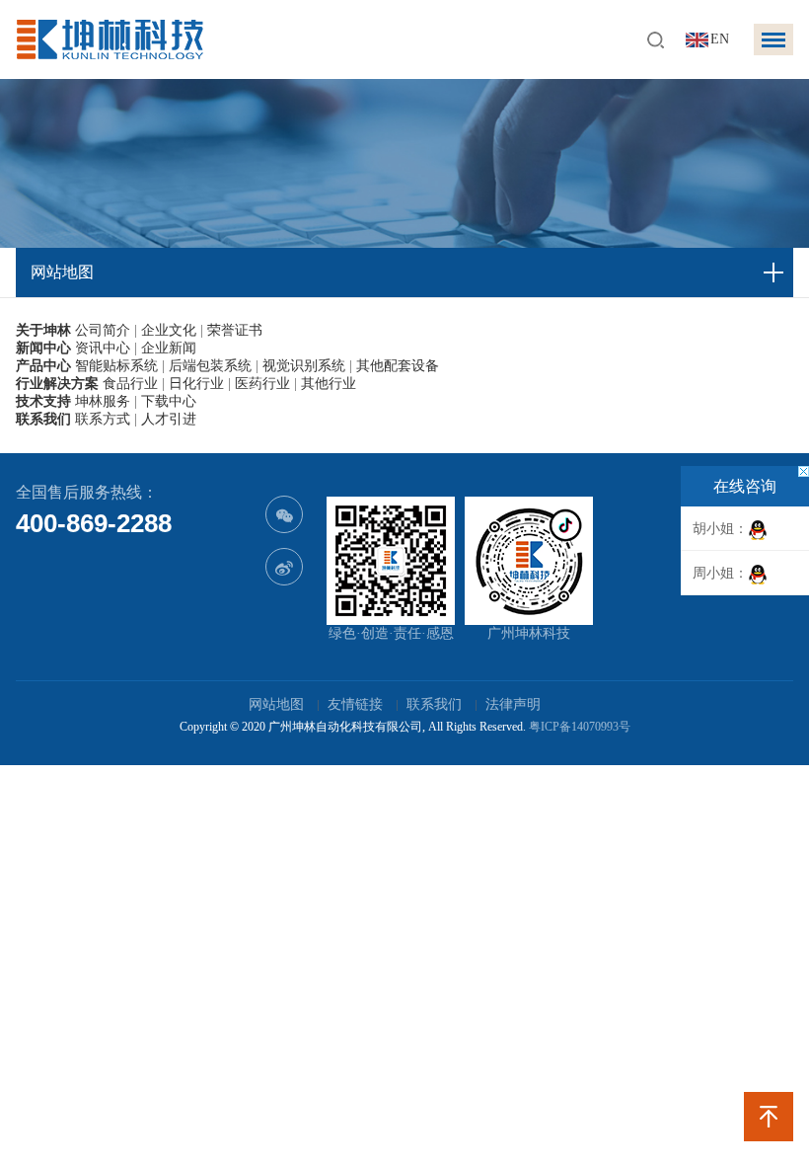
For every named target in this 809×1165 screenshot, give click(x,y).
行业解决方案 (57, 383)
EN (719, 39)
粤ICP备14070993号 (579, 727)
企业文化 (168, 330)
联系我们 (43, 419)
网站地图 (276, 704)
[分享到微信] (284, 514)
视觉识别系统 (303, 365)
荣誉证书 (234, 330)
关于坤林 (43, 330)
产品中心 (43, 365)
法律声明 (513, 704)
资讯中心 (102, 348)
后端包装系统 (210, 365)
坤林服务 (102, 401)
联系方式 (102, 419)
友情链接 (355, 704)
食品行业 (130, 383)
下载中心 (168, 401)
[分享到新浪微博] (284, 566)
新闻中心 (43, 348)
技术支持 (43, 401)
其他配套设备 (397, 365)
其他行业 (328, 383)
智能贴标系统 (116, 365)
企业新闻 (168, 348)
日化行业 (196, 383)
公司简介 (102, 330)
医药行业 (262, 383)
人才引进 (168, 419)
